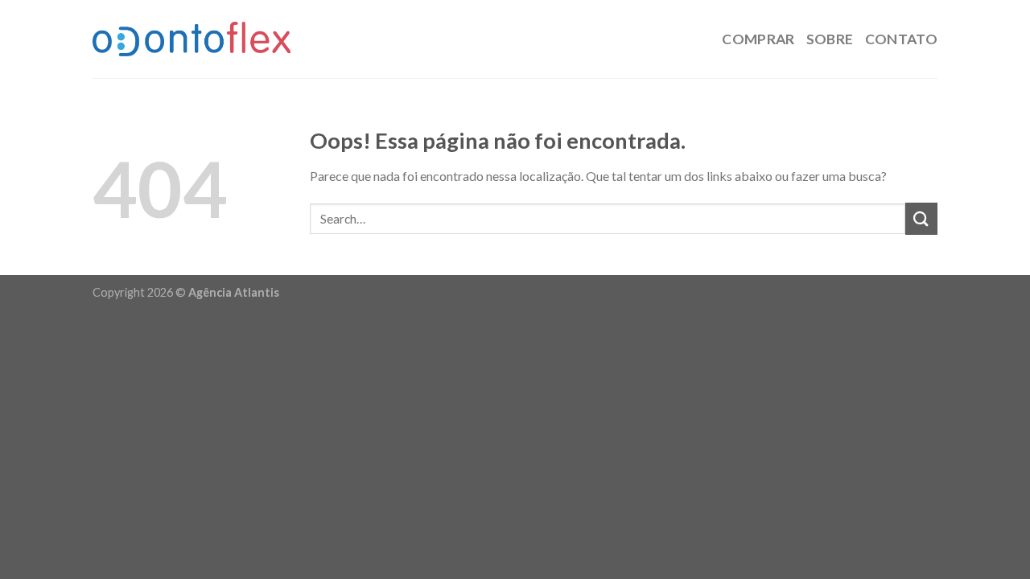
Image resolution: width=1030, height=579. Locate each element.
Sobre (830, 39)
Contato (901, 39)
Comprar (758, 39)
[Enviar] (921, 218)
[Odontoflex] (191, 39)
